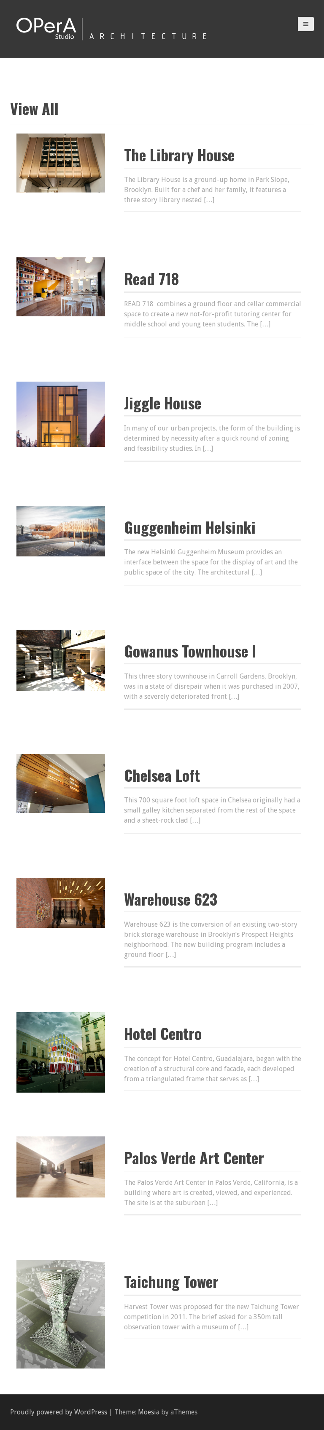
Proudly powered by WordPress (58, 1412)
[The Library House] (60, 162)
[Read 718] (60, 286)
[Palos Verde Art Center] (60, 1167)
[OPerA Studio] (111, 28)
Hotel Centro (163, 1033)
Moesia (148, 1412)
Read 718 (151, 278)
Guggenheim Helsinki (190, 527)
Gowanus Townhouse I (190, 650)
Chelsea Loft (162, 775)
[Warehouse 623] (60, 902)
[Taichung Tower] (60, 1314)
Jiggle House (162, 402)
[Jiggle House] (60, 414)
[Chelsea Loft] (60, 783)
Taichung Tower (171, 1281)
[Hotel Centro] (60, 1052)
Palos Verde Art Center (194, 1157)
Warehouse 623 (170, 898)
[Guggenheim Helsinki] (60, 531)
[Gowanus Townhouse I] (60, 660)
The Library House (179, 154)
